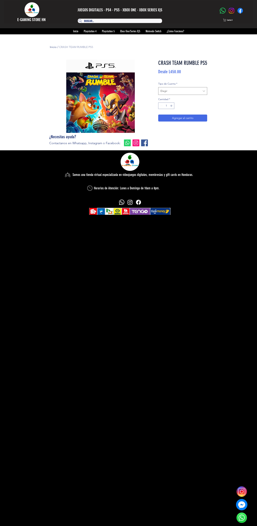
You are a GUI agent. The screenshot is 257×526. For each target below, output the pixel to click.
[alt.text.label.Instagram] (130, 202)
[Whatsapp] (127, 142)
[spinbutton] (166, 106)
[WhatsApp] (222, 10)
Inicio (53, 47)
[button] (231, 20)
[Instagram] (231, 10)
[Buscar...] (118, 21)
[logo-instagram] (241, 491)
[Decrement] (161, 106)
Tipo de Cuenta (167, 83)
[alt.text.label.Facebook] (138, 202)
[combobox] (182, 91)
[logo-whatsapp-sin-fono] (241, 517)
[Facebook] (240, 10)
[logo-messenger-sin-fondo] (241, 504)
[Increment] (171, 106)
